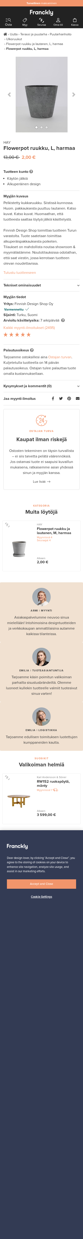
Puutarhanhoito (60, 34)
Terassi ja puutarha (33, 34)
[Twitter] (61, 398)
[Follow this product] (7, 525)
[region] (41, 1034)
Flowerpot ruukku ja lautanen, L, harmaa (34, 44)
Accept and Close (41, 884)
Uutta (14, 34)
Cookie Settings (41, 897)
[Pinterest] (69, 398)
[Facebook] (53, 398)
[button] (9, 94)
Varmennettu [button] (14, 309)
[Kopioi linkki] (78, 398)
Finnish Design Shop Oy (34, 304)
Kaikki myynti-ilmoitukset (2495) (29, 327)
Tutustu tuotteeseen (19, 272)
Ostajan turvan (59, 357)
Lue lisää (39, 482)
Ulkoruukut (14, 39)
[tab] (41, 285)
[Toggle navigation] (8, 20)
